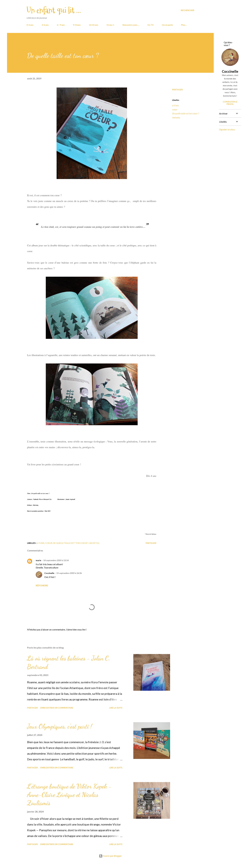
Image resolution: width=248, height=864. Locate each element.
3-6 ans (45, 25)
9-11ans (77, 25)
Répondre (42, 585)
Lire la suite (115, 707)
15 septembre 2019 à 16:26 (69, 573)
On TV (150, 25)
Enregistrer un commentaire (56, 707)
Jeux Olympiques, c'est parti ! (59, 726)
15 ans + (110, 25)
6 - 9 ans (61, 25)
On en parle (167, 25)
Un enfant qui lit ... (54, 10)
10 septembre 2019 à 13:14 (56, 560)
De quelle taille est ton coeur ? (185, 113)
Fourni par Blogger (112, 856)
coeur (174, 109)
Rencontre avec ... (131, 25)
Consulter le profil (230, 102)
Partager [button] (177, 89)
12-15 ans (93, 25)
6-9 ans (175, 105)
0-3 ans (30, 25)
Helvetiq (176, 117)
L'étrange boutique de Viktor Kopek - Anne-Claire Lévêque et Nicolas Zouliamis (69, 795)
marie (38, 560)
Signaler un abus (227, 129)
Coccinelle (49, 573)
